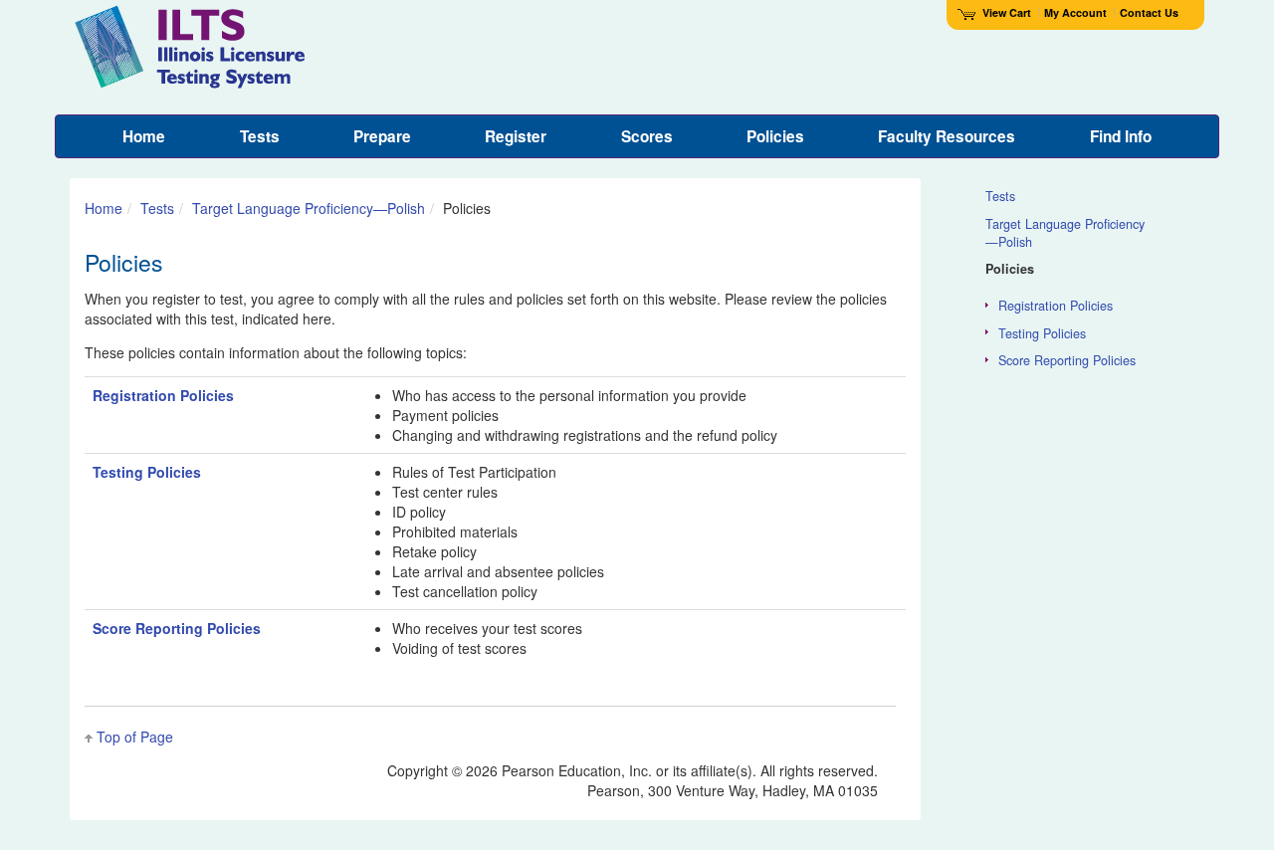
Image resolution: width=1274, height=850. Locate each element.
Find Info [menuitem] (1121, 136)
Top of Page (135, 736)
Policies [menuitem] (775, 136)
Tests (157, 208)
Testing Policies (147, 472)
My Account (1075, 12)
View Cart (1006, 12)
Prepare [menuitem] (382, 136)
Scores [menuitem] (647, 136)
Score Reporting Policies (177, 628)
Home (103, 208)
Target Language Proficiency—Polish (308, 208)
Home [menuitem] (143, 136)
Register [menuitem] (515, 136)
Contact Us (1149, 12)
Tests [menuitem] (260, 136)
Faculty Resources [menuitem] (946, 136)
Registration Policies (163, 395)
